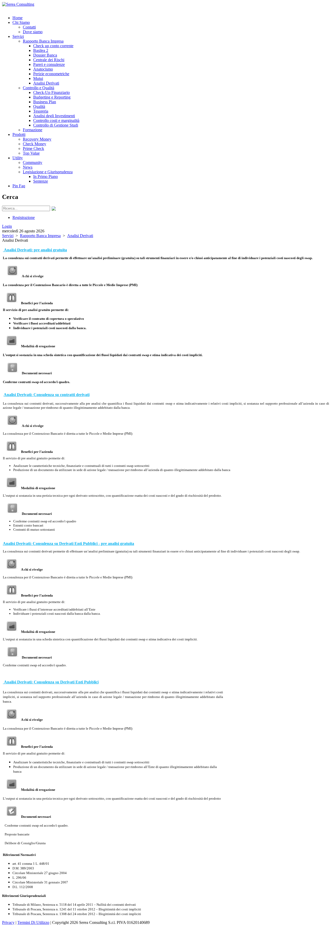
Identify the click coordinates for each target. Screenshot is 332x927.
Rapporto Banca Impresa (40, 235)
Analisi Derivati (80, 235)
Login (7, 226)
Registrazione (23, 217)
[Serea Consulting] (18, 4)
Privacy (8, 922)
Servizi (7, 235)
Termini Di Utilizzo (33, 922)
